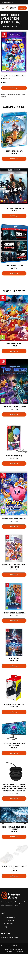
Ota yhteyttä (13, 949)
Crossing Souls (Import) (14, 456)
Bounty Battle (14, 658)
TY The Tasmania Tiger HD (14, 343)
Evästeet (20, 949)
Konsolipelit (6, 26)
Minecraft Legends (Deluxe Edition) (14, 613)
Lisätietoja (14, 88)
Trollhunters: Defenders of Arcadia (14, 407)
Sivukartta (20, 951)
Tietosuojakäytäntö (10, 951)
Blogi (5, 927)
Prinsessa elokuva (9, 917)
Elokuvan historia (9, 920)
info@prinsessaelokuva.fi (7, 2)
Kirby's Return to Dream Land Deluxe (14, 519)
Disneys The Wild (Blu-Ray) (14, 151)
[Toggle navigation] (3, 7)
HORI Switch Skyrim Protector (14, 704)
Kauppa (22, 8)
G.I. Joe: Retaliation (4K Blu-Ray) (14, 208)
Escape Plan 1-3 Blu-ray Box (14, 266)
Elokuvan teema (8, 923)
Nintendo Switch (17, 26)
